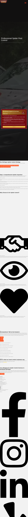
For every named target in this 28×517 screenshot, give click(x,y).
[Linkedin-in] (14, 501)
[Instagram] (14, 469)
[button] (0, 170)
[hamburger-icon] (25, 2)
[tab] (5, 165)
